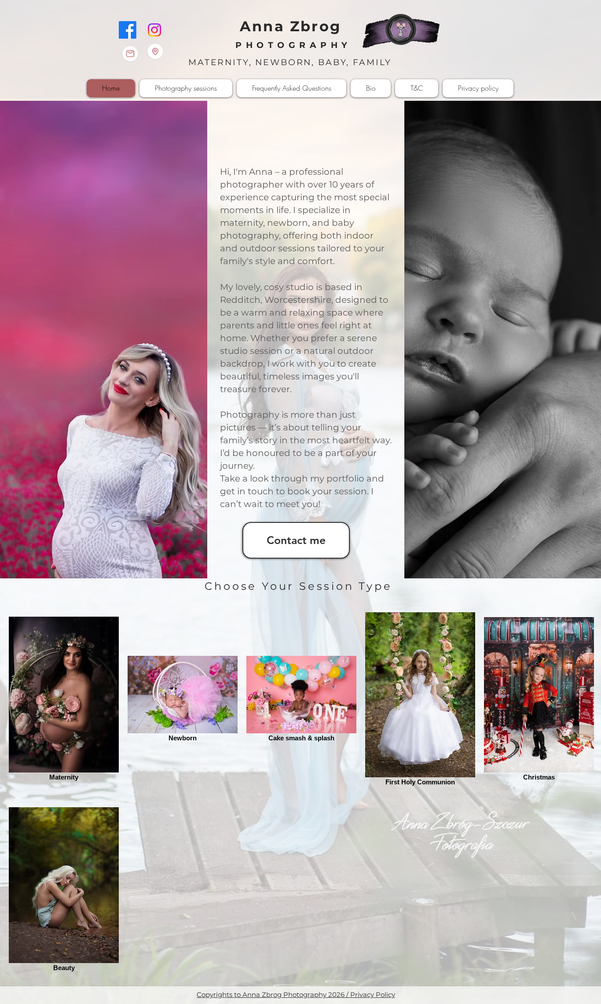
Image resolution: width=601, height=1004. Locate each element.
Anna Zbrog (290, 26)
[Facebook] (127, 30)
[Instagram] (154, 30)
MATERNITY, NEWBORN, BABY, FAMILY (293, 62)
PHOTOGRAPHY (293, 45)
